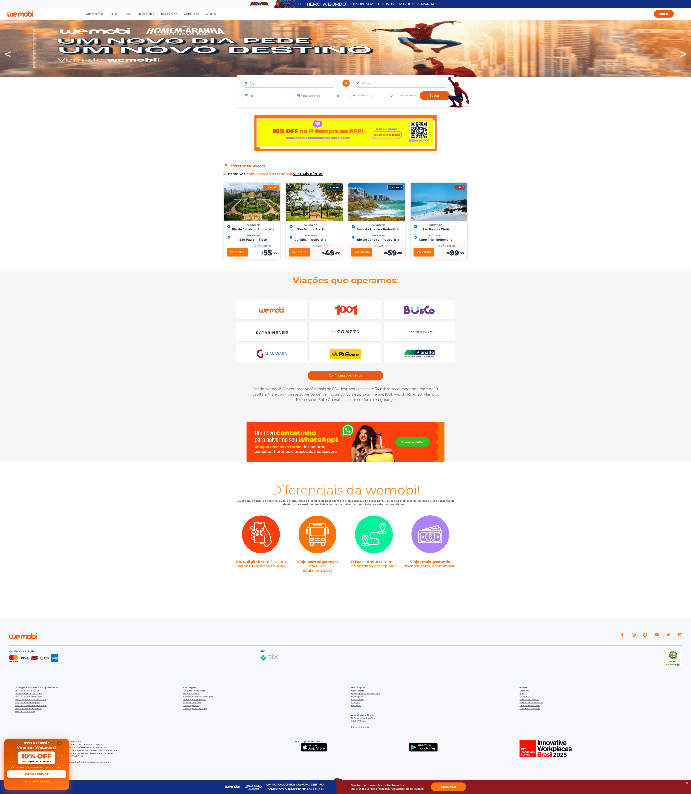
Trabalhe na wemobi (530, 708)
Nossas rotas (146, 13)
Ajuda (114, 13)
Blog (128, 13)
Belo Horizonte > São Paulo (28, 708)
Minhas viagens (191, 693)
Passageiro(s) (365, 95)
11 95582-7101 (75, 756)
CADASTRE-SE (37, 774)
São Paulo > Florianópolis (27, 702)
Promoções (357, 696)
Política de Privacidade (531, 702)
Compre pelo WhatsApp (195, 708)
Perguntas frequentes (194, 690)
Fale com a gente (360, 727)
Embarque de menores (194, 699)
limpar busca (408, 95)
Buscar (435, 95)
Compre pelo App (191, 705)
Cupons (211, 13)
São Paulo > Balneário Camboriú (31, 705)
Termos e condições (530, 705)
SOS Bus (355, 702)
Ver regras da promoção (36, 781)
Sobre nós (524, 690)
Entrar (663, 13)
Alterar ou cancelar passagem (198, 696)
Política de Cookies (529, 699)
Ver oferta (237, 252)
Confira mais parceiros (345, 375)
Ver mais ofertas (308, 174)
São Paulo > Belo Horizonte (28, 696)
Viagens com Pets (192, 702)
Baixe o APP (169, 13)
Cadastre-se (191, 13)
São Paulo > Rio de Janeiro (28, 690)
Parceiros (356, 705)
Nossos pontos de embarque (365, 693)
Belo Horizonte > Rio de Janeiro (30, 699)
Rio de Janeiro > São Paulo (28, 693)
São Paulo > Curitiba (25, 711)
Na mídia (524, 696)
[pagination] (684, 13)
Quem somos (94, 13)
